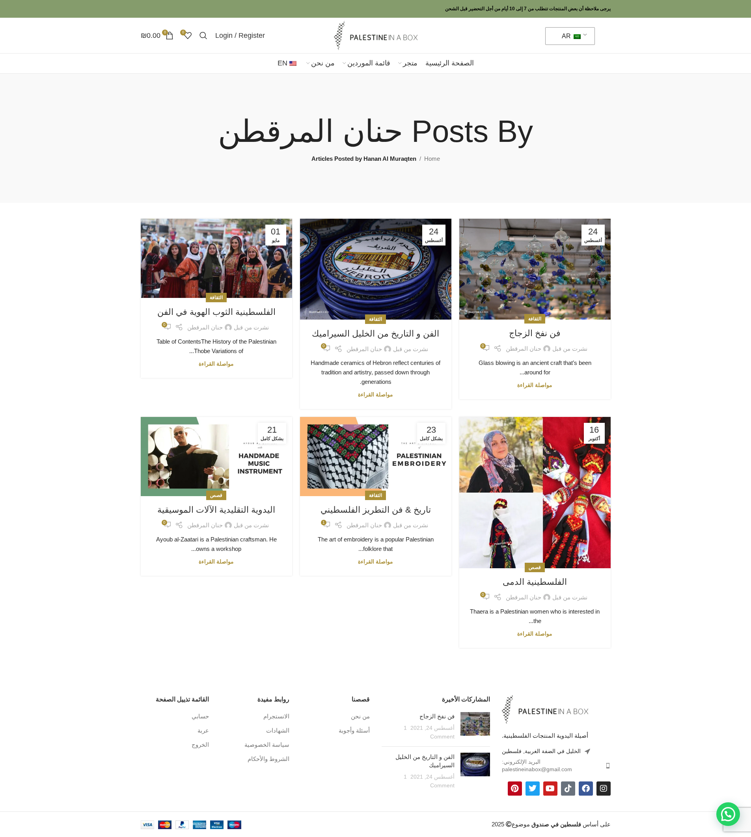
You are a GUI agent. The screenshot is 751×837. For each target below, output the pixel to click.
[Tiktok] (568, 788)
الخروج (200, 744)
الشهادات (277, 730)
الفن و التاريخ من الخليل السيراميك (375, 334)
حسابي (200, 716)
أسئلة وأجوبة (354, 730)
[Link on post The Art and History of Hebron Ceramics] (375, 269)
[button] (728, 814)
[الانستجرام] (603, 788)
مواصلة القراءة (534, 385)
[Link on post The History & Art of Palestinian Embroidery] (375, 456)
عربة (203, 730)
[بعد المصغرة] (475, 726)
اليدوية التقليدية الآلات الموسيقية (216, 510)
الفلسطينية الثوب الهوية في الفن (216, 312)
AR (567, 36)
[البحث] (203, 35)
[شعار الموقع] (375, 35)
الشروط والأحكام (268, 758)
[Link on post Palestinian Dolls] (535, 492)
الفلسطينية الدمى (535, 582)
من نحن (360, 716)
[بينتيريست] (515, 788)
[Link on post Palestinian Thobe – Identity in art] (216, 258)
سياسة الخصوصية (266, 744)
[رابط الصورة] (545, 708)
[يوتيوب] (550, 788)
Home (432, 158)
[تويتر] (533, 788)
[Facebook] (586, 788)
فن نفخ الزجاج (535, 333)
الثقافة (534, 319)
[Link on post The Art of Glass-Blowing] (535, 269)
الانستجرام (276, 716)
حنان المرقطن (310, 131)
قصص (535, 567)
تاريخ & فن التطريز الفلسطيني (376, 510)
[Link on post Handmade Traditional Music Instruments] (216, 456)
